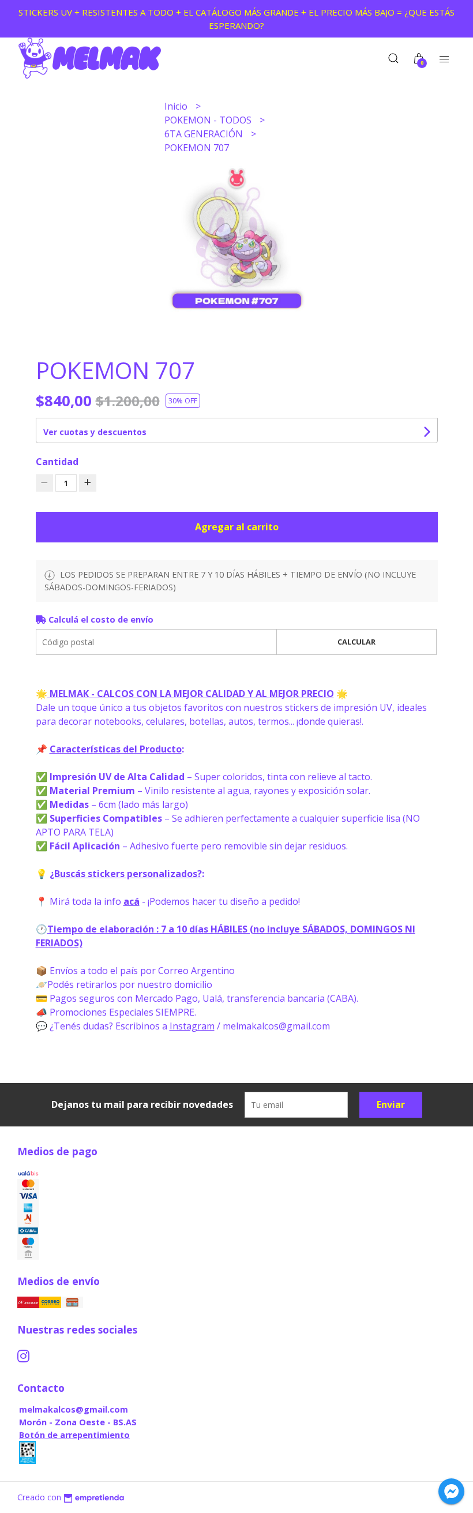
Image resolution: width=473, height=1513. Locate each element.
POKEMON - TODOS (209, 120)
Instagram (192, 1026)
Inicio (177, 106)
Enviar (391, 1104)
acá (131, 901)
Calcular (356, 641)
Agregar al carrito (237, 526)
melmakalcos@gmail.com (73, 1409)
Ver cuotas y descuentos (95, 431)
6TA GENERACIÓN (204, 134)
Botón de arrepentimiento (74, 1434)
